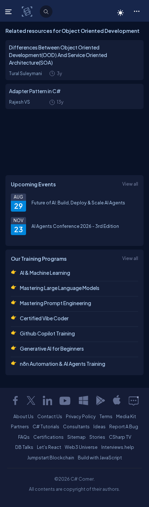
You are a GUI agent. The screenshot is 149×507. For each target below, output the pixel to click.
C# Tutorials (46, 426)
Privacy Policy (81, 416)
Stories (97, 437)
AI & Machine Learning (45, 272)
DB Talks (24, 447)
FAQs (24, 437)
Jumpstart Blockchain (50, 457)
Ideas (99, 426)
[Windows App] (83, 400)
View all (130, 184)
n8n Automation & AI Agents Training (62, 363)
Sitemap (76, 437)
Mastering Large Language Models (59, 288)
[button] (136, 10)
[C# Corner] (27, 11)
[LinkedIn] (47, 400)
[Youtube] (65, 400)
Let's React (49, 447)
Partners (20, 426)
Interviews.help (117, 447)
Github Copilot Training (47, 333)
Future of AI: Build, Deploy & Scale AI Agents (78, 202)
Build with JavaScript (100, 457)
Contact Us (49, 416)
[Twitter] (31, 400)
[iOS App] (117, 400)
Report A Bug (123, 426)
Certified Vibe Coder (44, 318)
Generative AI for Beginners (52, 348)
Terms (105, 416)
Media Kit (126, 416)
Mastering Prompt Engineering (55, 303)
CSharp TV (120, 437)
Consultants (76, 426)
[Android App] (100, 400)
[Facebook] (15, 400)
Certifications (48, 437)
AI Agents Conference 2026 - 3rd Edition (75, 226)
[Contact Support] (134, 400)
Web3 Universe (81, 447)
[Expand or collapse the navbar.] (9, 11)
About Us (23, 416)
